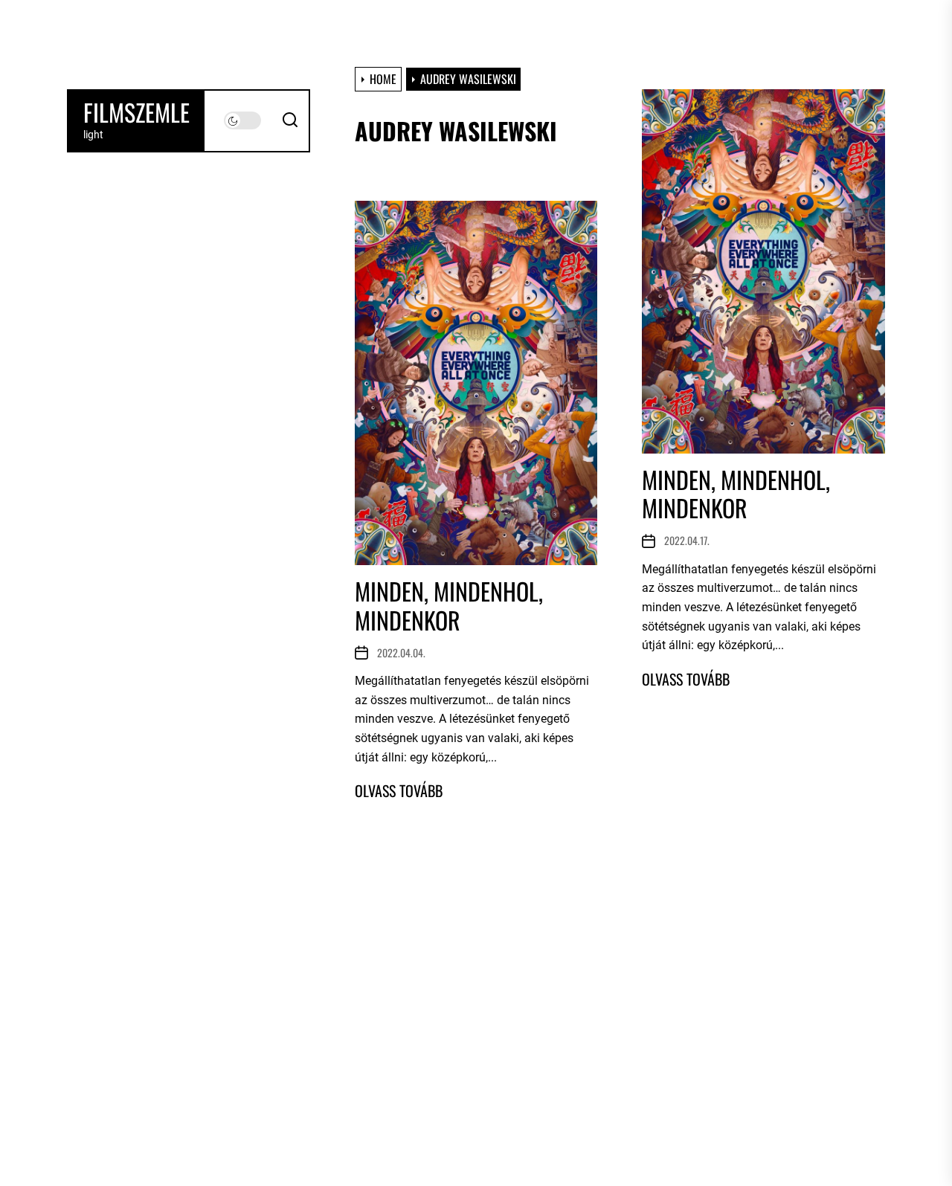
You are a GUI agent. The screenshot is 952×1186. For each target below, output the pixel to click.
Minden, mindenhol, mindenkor (736, 493)
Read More (686, 679)
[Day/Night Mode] (242, 120)
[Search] (290, 120)
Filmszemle (136, 112)
